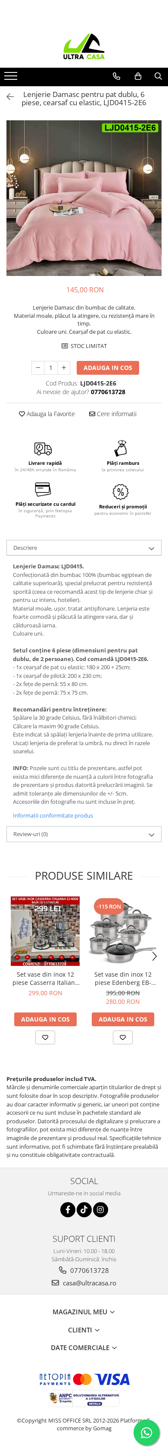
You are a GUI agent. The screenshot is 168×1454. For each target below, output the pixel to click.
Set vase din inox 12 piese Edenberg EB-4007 (123, 978)
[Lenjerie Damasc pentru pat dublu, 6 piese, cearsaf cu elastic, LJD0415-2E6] (84, 198)
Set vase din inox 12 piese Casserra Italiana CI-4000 (45, 978)
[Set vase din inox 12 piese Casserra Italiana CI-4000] (45, 930)
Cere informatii (116, 414)
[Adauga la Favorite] (45, 1037)
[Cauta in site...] (158, 76)
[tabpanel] (84, 198)
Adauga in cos (108, 368)
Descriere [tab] (25, 548)
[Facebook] (67, 1209)
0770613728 (88, 1270)
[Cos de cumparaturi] (138, 76)
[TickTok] (84, 1209)
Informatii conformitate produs (53, 815)
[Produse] (11, 78)
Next (155, 207)
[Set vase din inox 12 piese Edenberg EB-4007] (122, 931)
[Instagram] (100, 1209)
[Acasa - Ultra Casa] (84, 46)
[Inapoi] (6, 97)
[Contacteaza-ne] (116, 76)
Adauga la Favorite (50, 414)
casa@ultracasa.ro (88, 1283)
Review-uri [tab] (30, 834)
